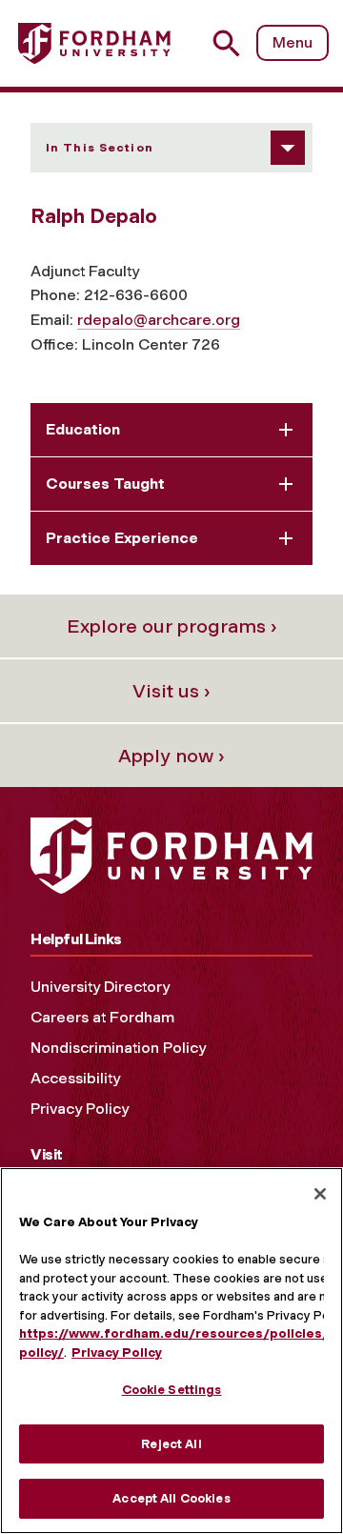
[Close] (320, 1194)
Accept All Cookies (171, 1498)
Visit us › (171, 690)
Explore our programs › (172, 626)
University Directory (100, 987)
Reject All (171, 1444)
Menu (292, 42)
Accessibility (75, 1078)
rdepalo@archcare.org (158, 320)
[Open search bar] (234, 43)
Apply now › (171, 755)
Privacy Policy (79, 1109)
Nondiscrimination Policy (118, 1048)
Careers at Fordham (102, 1017)
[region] (171, 1350)
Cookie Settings (172, 1390)
